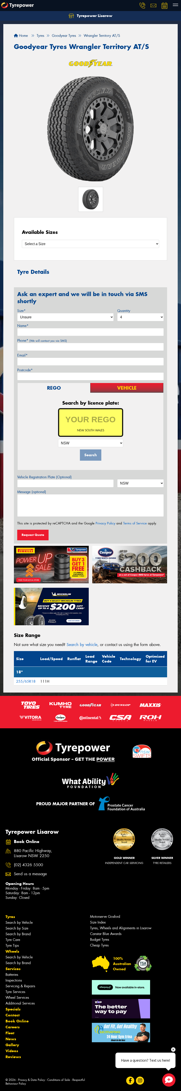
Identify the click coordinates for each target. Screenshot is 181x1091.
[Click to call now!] (142, 5)
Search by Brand (18, 934)
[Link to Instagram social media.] (140, 1081)
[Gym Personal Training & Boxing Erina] (121, 1032)
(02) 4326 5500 (28, 865)
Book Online (17, 1021)
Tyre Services (15, 992)
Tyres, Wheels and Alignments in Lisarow (120, 928)
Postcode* (25, 370)
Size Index (98, 922)
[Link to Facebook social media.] (130, 1081)
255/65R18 (26, 681)
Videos (12, 1050)
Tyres (10, 916)
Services (13, 968)
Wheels (12, 951)
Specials (13, 1009)
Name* (22, 325)
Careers (13, 1027)
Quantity (123, 310)
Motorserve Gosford (105, 916)
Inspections (14, 980)
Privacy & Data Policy (31, 1080)
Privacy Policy (105, 523)
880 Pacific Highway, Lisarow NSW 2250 (33, 853)
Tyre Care (13, 939)
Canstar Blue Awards (105, 933)
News (11, 1039)
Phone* (42, 340)
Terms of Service (135, 523)
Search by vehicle (82, 644)
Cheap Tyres (99, 945)
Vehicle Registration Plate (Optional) (44, 477)
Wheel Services (17, 997)
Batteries (12, 974)
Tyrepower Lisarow (94, 15)
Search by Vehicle (19, 922)
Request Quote (33, 535)
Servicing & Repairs (20, 986)
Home (23, 35)
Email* (22, 355)
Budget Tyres (99, 939)
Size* (21, 310)
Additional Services (20, 1003)
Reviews (13, 1056)
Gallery (12, 1044)
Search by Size (17, 928)
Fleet (10, 1033)
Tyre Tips (12, 945)
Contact (13, 1015)
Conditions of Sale (58, 1080)
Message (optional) (31, 492)
